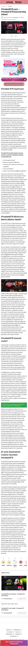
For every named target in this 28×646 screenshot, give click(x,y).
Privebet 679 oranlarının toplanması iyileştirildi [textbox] (13, 165)
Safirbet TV (18, 634)
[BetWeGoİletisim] (14, 2)
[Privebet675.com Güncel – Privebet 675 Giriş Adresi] (14, 583)
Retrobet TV (11, 632)
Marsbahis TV (18, 630)
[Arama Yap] (26, 2)
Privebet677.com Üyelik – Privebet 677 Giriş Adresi (12, 609)
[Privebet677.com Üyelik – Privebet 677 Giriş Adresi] (14, 604)
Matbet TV (9, 630)
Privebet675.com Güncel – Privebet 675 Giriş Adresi (13, 594)
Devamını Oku (21, 598)
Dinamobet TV (10, 634)
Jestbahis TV (14, 636)
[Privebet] (14, 67)
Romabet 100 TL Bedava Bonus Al (12, 79)
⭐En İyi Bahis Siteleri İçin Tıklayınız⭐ (14, 643)
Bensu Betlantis (8, 17)
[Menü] (2, 2)
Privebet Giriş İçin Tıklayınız (12, 84)
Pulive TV (18, 632)
